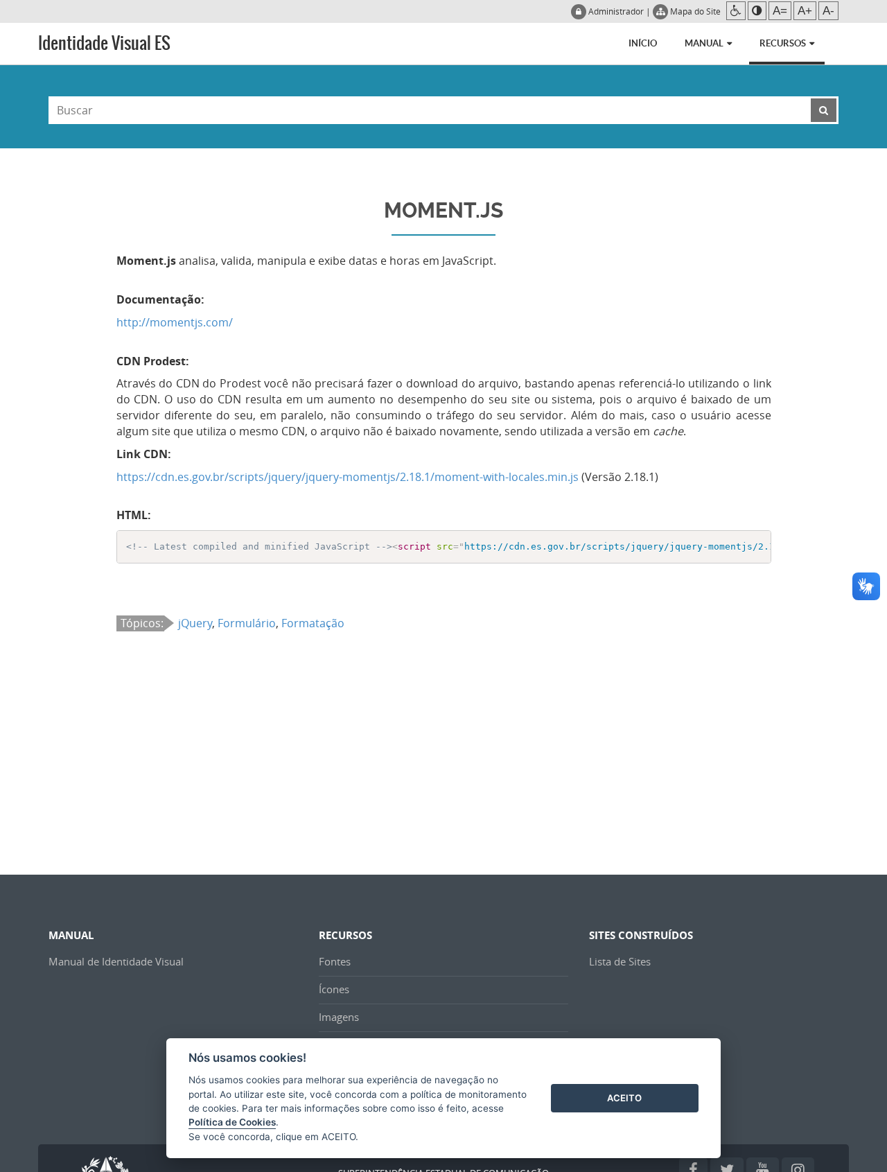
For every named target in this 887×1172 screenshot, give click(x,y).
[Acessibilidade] (736, 10)
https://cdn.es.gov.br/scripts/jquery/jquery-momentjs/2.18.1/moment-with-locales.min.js (347, 476)
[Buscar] (823, 110)
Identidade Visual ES (104, 42)
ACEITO (624, 1097)
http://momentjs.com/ (174, 322)
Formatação (312, 623)
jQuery (195, 623)
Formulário (247, 623)
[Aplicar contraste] (757, 10)
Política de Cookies (232, 1122)
